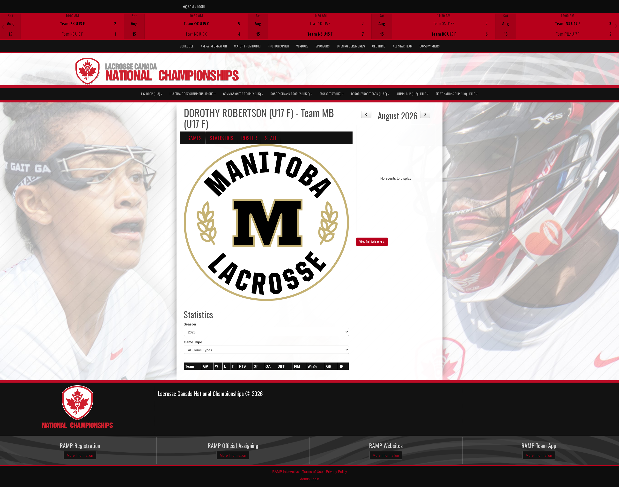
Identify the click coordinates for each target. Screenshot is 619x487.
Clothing (378, 45)
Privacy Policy (336, 471)
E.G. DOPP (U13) (150, 94)
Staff (271, 138)
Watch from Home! (247, 45)
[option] (62, 26)
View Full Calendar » (372, 241)
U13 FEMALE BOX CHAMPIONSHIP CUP (192, 94)
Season (190, 324)
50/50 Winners (430, 45)
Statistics (221, 138)
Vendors (302, 45)
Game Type (193, 342)
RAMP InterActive (285, 471)
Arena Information (214, 45)
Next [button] (616, 26)
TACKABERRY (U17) (330, 94)
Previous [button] (3, 27)
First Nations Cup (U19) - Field (455, 94)
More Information (80, 455)
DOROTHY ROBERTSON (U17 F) (369, 94)
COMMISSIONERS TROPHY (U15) (242, 94)
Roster (249, 138)
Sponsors (323, 45)
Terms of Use (312, 471)
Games (194, 138)
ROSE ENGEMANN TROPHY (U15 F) (290, 94)
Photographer (278, 45)
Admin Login (309, 478)
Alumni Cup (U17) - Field (411, 94)
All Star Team (402, 45)
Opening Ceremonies (351, 45)
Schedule (186, 45)
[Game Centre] (62, 30)
